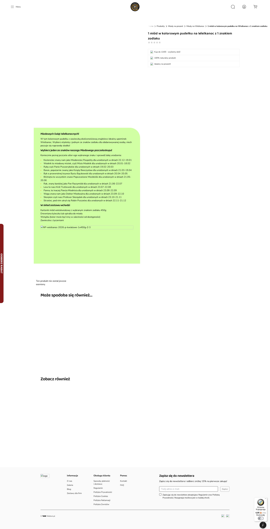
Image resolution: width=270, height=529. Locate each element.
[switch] (261, 518)
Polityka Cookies (101, 496)
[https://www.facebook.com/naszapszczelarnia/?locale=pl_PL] (223, 516)
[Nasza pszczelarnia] (135, 6)
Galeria (70, 485)
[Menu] (265, 499)
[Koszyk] (255, 6)
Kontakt (123, 481)
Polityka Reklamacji (102, 500)
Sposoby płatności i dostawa (102, 482)
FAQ (122, 485)
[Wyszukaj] (232, 6)
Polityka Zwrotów (101, 504)
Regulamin (98, 488)
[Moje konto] (244, 6)
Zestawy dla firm (74, 493)
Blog (69, 489)
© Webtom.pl (47, 516)
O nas (70, 481)
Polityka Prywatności (103, 492)
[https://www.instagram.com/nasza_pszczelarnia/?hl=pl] (228, 516)
